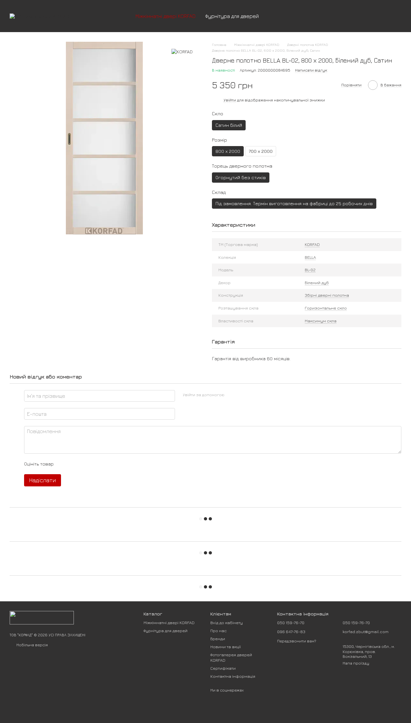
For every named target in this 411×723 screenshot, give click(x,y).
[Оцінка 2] (74, 464)
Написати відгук (311, 70)
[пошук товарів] (275, 16)
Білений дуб (317, 282)
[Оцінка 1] (64, 464)
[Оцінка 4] (95, 464)
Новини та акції (225, 646)
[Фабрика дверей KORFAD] (42, 617)
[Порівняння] (346, 16)
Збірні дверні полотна (327, 295)
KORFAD (312, 244)
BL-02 (310, 269)
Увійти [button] (229, 100)
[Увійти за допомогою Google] (242, 395)
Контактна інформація (232, 676)
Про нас (218, 630)
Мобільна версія (31, 644)
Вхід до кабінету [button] (226, 622)
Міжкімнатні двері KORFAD (166, 16)
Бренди (217, 638)
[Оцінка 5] (105, 464)
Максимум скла (321, 320)
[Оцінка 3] (85, 464)
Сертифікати (223, 668)
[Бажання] (363, 16)
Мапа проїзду (356, 663)
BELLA (310, 257)
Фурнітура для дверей (232, 16)
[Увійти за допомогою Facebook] (231, 395)
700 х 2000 (261, 151)
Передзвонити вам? (296, 641)
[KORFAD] (182, 51)
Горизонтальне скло (326, 307)
